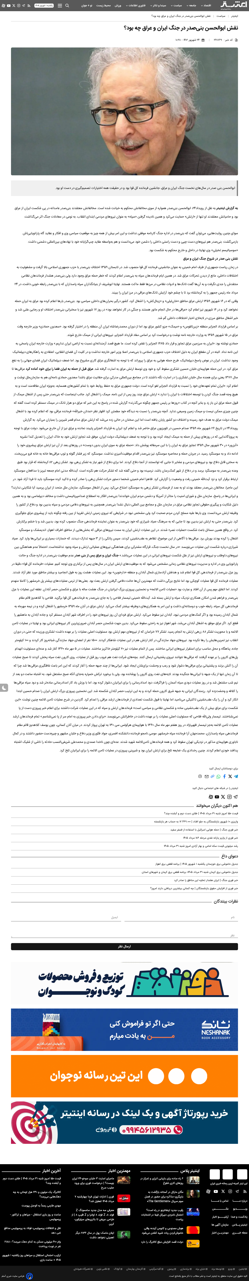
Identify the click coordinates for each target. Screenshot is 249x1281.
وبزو (230, 1269)
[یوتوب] (9, 5)
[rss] (29, 6)
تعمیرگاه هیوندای (82, 1269)
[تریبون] (124, 1122)
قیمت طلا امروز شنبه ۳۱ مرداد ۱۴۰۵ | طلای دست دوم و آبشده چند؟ (201, 813)
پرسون (170, 1269)
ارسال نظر (124, 946)
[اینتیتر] (233, 5)
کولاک (117, 1269)
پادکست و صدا (239, 1217)
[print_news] (200, 776)
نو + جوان (87, 5)
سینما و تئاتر (160, 5)
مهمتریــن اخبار (220, 1233)
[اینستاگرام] (18, 5)
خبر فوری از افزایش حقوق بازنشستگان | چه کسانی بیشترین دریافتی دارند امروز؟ (194, 888)
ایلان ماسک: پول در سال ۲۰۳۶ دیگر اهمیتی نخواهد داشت (95, 1235)
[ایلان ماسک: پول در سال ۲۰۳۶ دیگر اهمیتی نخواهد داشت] (123, 1234)
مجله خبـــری (239, 1233)
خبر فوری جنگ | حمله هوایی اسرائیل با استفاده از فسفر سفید (204, 830)
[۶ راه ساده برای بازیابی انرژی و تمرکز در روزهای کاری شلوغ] (193, 1180)
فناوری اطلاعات (137, 5)
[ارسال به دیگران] (206, 778)
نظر (233, 935)
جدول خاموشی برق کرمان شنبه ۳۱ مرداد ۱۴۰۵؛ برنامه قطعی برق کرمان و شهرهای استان (190, 872)
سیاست (177, 5)
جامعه (193, 5)
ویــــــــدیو (240, 1209)
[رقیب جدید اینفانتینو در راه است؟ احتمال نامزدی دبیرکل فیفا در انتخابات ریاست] (193, 1212)
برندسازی (184, 1269)
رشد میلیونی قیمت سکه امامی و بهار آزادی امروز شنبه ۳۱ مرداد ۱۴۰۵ (201, 846)
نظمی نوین (102, 1269)
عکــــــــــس (220, 1209)
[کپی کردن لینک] (212, 777)
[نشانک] (124, 1030)
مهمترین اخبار (119, 1171)
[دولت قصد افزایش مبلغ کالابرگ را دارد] (193, 1243)
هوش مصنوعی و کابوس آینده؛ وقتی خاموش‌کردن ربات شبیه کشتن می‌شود (162, 1230)
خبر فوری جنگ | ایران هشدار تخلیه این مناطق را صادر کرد (206, 880)
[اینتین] (124, 1076)
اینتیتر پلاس (190, 1171)
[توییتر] (13, 5)
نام (233, 917)
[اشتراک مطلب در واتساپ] (218, 778)
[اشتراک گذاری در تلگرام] (236, 778)
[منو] (60, 5)
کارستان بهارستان (134, 1269)
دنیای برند (200, 1269)
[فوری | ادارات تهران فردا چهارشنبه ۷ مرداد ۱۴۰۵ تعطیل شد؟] (123, 1198)
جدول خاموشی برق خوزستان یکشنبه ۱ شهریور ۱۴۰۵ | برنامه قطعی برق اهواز (196, 864)
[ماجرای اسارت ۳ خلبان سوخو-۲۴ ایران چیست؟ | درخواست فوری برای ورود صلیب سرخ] (123, 1180)
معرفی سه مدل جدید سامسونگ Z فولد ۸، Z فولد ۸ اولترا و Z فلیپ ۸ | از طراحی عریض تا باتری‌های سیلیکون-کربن (93, 1217)
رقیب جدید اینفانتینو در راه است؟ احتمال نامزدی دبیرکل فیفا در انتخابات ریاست (162, 1215)
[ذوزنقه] (124, 983)
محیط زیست (103, 5)
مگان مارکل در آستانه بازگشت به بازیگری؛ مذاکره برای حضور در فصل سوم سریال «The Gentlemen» (164, 1197)
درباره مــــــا (240, 1201)
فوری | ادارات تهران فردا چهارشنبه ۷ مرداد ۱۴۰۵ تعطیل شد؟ (94, 1199)
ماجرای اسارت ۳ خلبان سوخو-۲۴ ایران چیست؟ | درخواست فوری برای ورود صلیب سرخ (93, 1183)
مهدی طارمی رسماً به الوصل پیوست (41, 1206)
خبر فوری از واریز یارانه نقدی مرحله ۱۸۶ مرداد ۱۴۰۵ (210, 838)
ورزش (118, 5)
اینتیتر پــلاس (239, 1225)
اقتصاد (208, 5)
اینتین (241, 1269)
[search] (67, 6)
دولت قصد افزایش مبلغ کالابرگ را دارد (162, 1242)
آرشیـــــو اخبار (220, 1217)
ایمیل (114, 917)
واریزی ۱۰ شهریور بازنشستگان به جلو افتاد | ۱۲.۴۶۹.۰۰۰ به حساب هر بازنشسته (196, 821)
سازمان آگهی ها (220, 1225)
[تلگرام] (23, 5)
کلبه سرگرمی (155, 1269)
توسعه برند (216, 1269)
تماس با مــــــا (220, 1201)
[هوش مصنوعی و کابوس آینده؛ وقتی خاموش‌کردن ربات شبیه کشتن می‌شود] (193, 1230)
